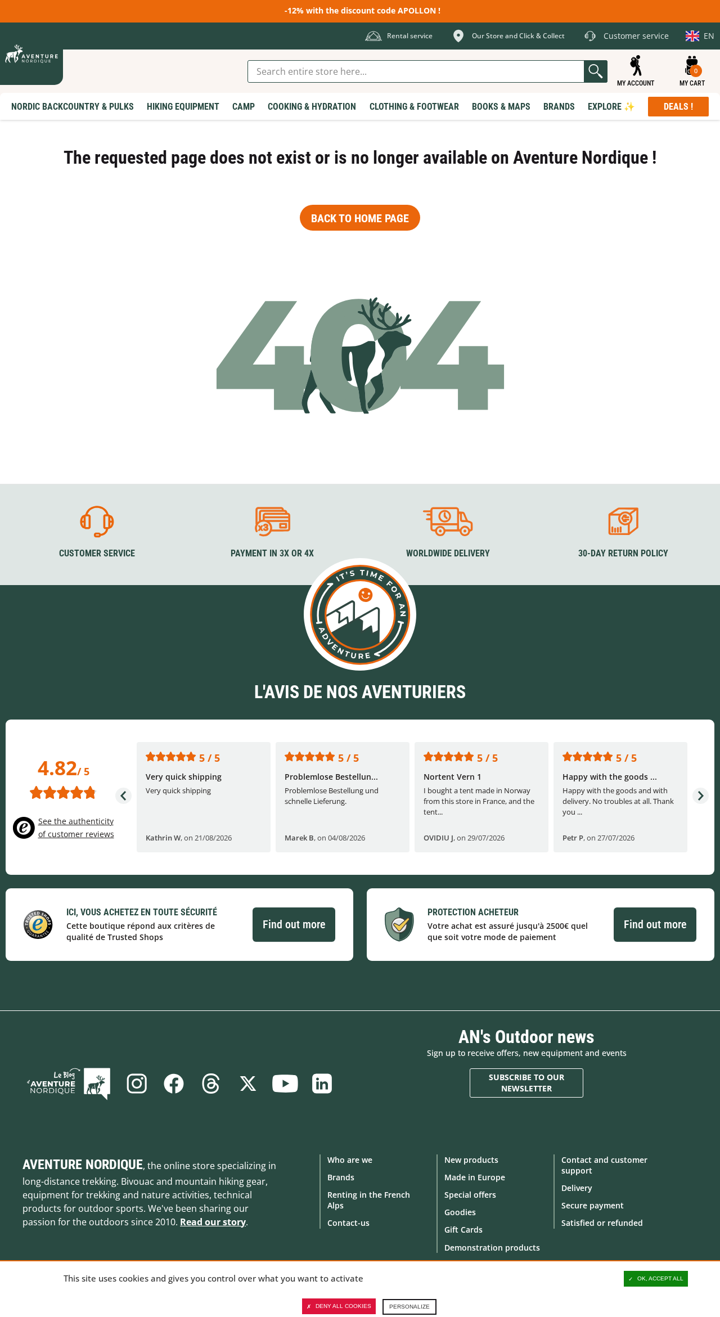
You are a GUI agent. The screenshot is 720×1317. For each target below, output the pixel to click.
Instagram (137, 1083)
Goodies (460, 1212)
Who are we (349, 1159)
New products (471, 1159)
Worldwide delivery (448, 553)
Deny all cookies (343, 1306)
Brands (340, 1177)
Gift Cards (463, 1229)
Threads (211, 1083)
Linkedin (322, 1083)
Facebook (174, 1083)
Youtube (285, 1083)
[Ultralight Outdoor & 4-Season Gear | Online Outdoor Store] (31, 54)
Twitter (248, 1083)
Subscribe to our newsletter (526, 1083)
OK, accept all (660, 1278)
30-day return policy (623, 553)
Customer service (97, 553)
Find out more (294, 924)
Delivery (576, 1188)
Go (596, 71)
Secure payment (592, 1205)
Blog (69, 1084)
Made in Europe (474, 1177)
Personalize (409, 1306)
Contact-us (348, 1222)
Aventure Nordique (82, 1164)
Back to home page (360, 218)
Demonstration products (492, 1247)
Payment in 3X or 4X (272, 553)
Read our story (213, 1222)
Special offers (470, 1194)
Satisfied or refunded (602, 1222)
